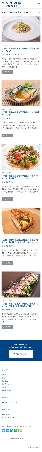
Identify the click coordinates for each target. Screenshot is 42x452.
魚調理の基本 (6, 390)
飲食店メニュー (11, 54)
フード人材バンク (8, 417)
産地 (3, 54)
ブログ (4, 387)
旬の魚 (4, 375)
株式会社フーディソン (9, 402)
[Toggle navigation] (38, 4)
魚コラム (5, 381)
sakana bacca (6, 414)
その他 (19, 54)
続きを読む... (8, 71)
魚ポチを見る (20, 354)
